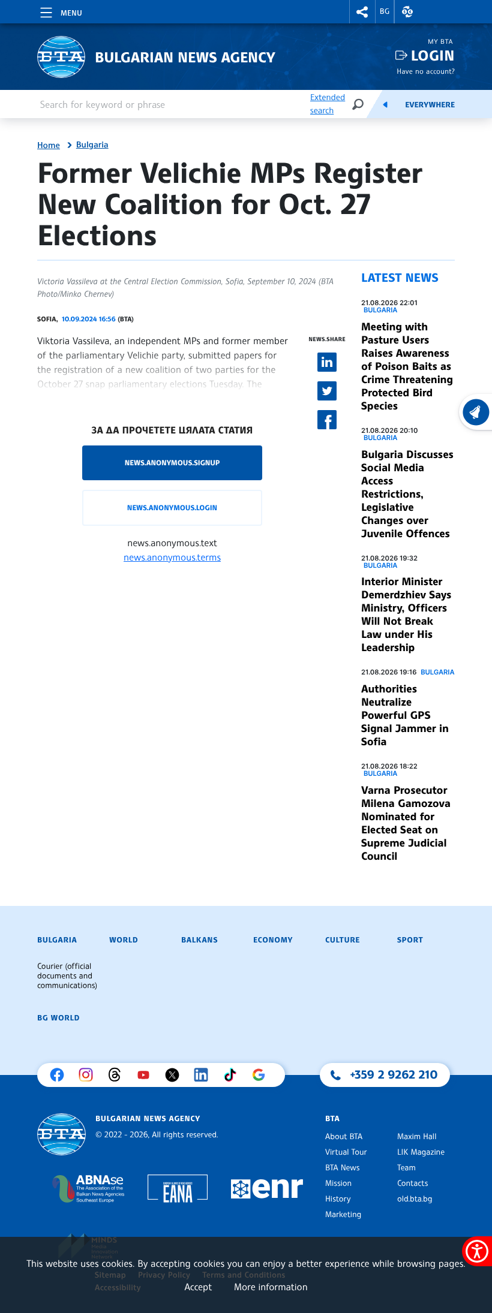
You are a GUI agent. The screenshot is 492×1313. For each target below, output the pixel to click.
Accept (198, 1287)
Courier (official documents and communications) (67, 976)
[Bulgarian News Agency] (61, 1134)
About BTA (343, 1137)
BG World (58, 1018)
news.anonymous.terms (172, 557)
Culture (342, 940)
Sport (410, 940)
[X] (175, 1075)
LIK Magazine (421, 1152)
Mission (338, 1183)
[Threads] (117, 1075)
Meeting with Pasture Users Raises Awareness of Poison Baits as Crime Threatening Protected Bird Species (407, 366)
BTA (332, 1119)
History (337, 1199)
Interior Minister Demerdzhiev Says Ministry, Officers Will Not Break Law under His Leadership (406, 614)
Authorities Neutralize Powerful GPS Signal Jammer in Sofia (405, 715)
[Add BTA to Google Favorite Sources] (261, 1075)
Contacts (412, 1183)
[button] (362, 11)
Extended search (327, 104)
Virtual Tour (346, 1152)
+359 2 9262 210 (394, 1074)
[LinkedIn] (204, 1075)
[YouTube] (146, 1075)
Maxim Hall (416, 1137)
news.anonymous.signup (172, 462)
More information (271, 1287)
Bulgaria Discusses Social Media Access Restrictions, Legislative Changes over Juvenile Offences (407, 494)
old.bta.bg (415, 1199)
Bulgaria (92, 145)
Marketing (343, 1214)
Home (48, 145)
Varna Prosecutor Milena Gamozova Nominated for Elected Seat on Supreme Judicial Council (406, 823)
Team (406, 1168)
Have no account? (426, 71)
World (123, 940)
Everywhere (430, 105)
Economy (273, 940)
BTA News (342, 1168)
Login (433, 55)
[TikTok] (232, 1075)
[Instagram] (88, 1075)
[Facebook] (60, 1075)
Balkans (199, 940)
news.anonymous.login (172, 507)
